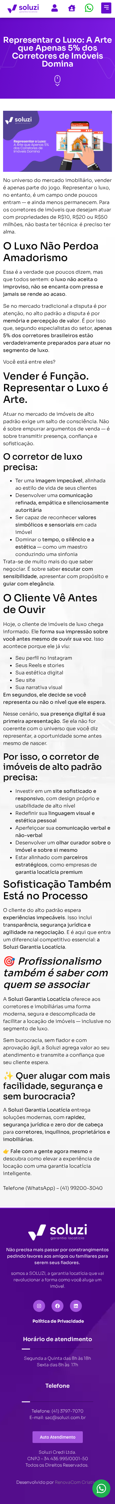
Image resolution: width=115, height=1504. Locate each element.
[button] (106, 7)
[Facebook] (57, 1306)
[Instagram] (39, 1306)
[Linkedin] (76, 1306)
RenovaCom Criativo (77, 1482)
